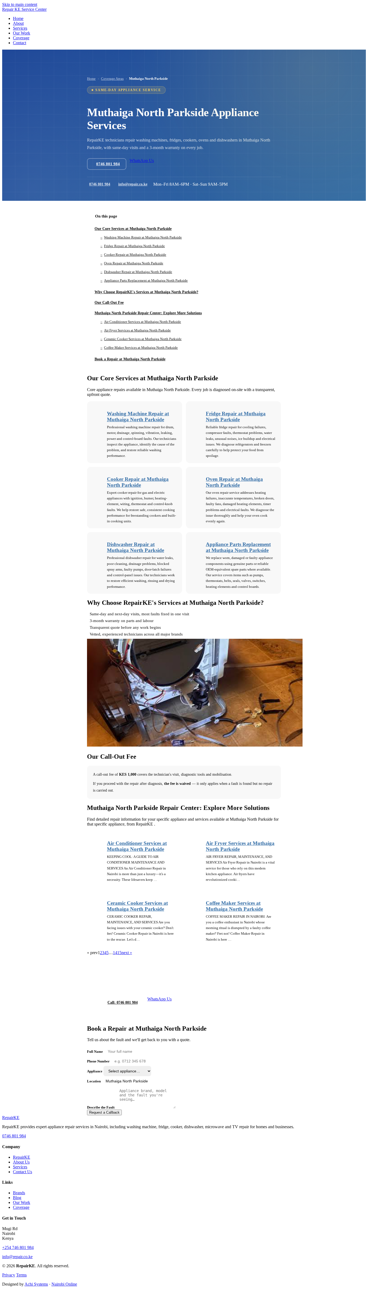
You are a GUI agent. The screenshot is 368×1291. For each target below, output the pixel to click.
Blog (17, 1197)
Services (20, 1167)
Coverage (21, 1207)
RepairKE (21, 1157)
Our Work (21, 1202)
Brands (19, 1192)
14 (115, 952)
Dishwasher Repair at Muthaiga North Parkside (135, 547)
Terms (21, 1275)
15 (119, 952)
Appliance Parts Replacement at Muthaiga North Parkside (238, 547)
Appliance (94, 1071)
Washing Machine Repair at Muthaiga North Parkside (138, 416)
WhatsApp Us (142, 160)
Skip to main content (19, 4)
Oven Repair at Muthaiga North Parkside (234, 482)
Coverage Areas (112, 79)
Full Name (95, 1052)
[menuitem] (18, 18)
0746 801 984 (99, 184)
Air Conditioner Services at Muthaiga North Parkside (137, 846)
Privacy (8, 1275)
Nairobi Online (64, 1284)
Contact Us (22, 1171)
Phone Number (98, 1061)
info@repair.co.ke (132, 184)
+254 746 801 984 (18, 1247)
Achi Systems (36, 1284)
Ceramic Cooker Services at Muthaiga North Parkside (137, 906)
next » (126, 952)
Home (91, 79)
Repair (10, 1117)
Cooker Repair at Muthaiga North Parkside (138, 482)
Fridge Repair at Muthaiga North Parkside (236, 416)
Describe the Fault (100, 1107)
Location (94, 1081)
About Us (21, 1162)
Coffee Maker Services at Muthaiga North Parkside (234, 906)
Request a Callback (104, 1112)
